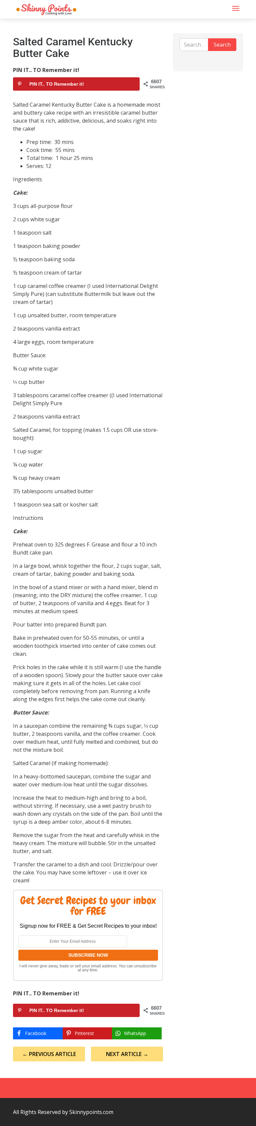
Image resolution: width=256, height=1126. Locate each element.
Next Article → (127, 1054)
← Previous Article (49, 1054)
